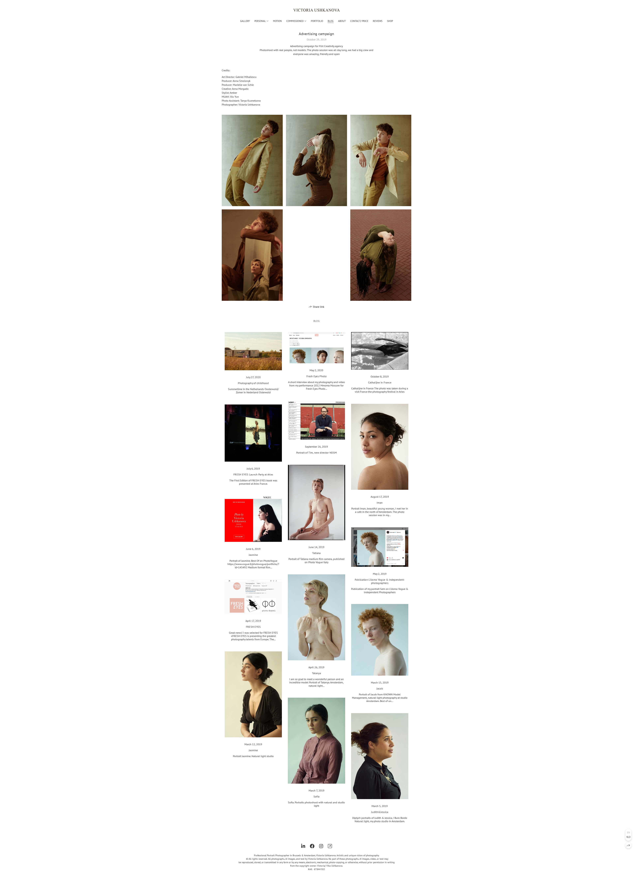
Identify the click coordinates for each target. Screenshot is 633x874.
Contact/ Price (359, 21)
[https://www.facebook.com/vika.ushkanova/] (312, 846)
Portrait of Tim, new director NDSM (316, 452)
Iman (380, 502)
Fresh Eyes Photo (316, 376)
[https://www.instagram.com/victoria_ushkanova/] (321, 846)
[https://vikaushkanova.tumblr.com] (330, 846)
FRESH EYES (253, 626)
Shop (390, 21)
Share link (318, 306)
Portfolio (317, 21)
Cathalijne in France (379, 382)
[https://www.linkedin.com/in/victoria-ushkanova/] (303, 846)
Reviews (377, 21)
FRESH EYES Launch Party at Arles (253, 474)
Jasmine (253, 554)
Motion (277, 21)
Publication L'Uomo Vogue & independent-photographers (380, 581)
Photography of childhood (253, 383)
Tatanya (316, 673)
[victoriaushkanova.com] (316, 10)
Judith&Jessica (379, 812)
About (342, 21)
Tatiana (316, 553)
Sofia (317, 796)
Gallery (245, 21)
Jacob (380, 688)
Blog (330, 21)
